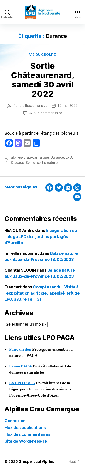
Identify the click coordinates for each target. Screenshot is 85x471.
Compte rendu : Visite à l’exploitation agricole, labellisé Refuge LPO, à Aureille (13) (42, 293)
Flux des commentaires (27, 434)
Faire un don (20, 349)
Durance (57, 157)
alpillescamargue (33, 105)
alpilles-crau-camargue (30, 157)
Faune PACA (20, 366)
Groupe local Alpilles (36, 461)
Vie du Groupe (42, 55)
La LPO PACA (22, 383)
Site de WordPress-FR (26, 441)
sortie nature (47, 162)
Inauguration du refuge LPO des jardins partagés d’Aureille (41, 236)
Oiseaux (17, 162)
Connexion (15, 420)
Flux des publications (25, 427)
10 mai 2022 (67, 105)
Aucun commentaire (45, 113)
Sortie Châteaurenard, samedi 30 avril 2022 (42, 80)
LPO (69, 157)
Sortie (30, 162)
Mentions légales (21, 187)
